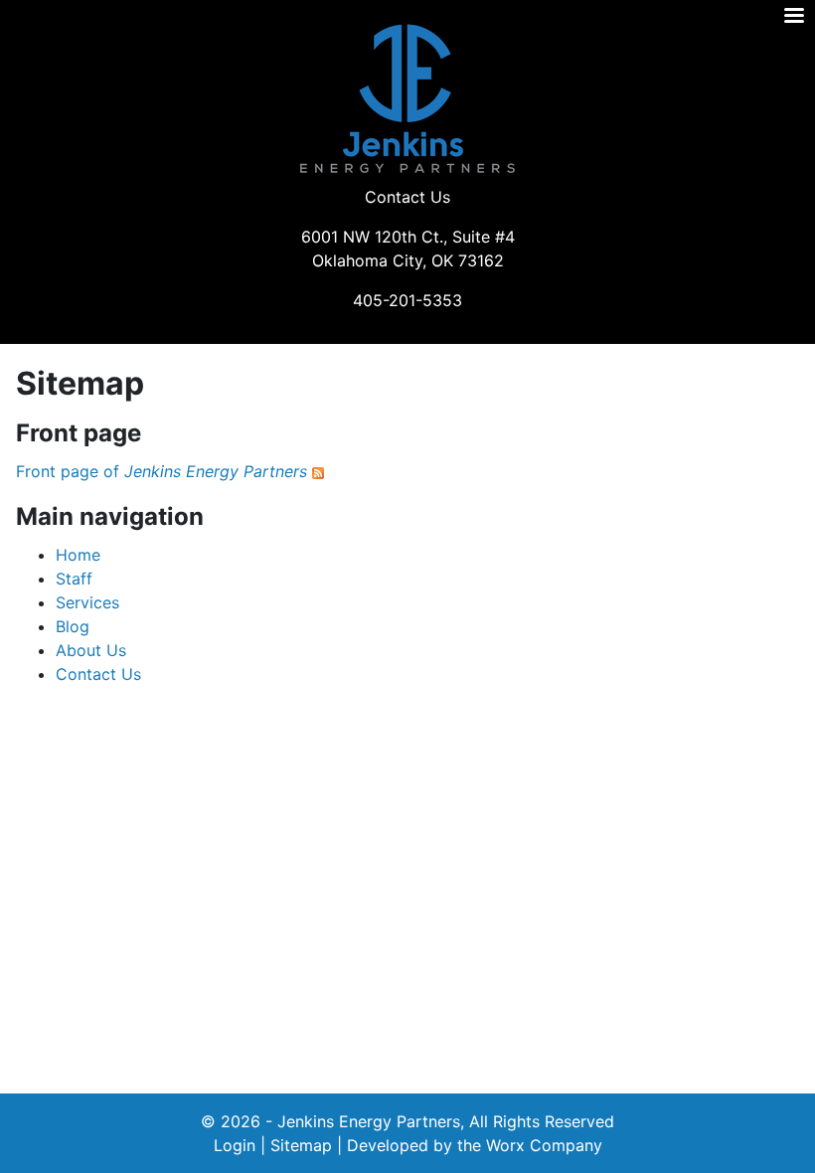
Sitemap (301, 1145)
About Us (91, 650)
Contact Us (407, 197)
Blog (72, 626)
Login (234, 1145)
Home (78, 555)
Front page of (161, 471)
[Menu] (793, 17)
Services (87, 602)
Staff (74, 578)
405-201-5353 (407, 300)
